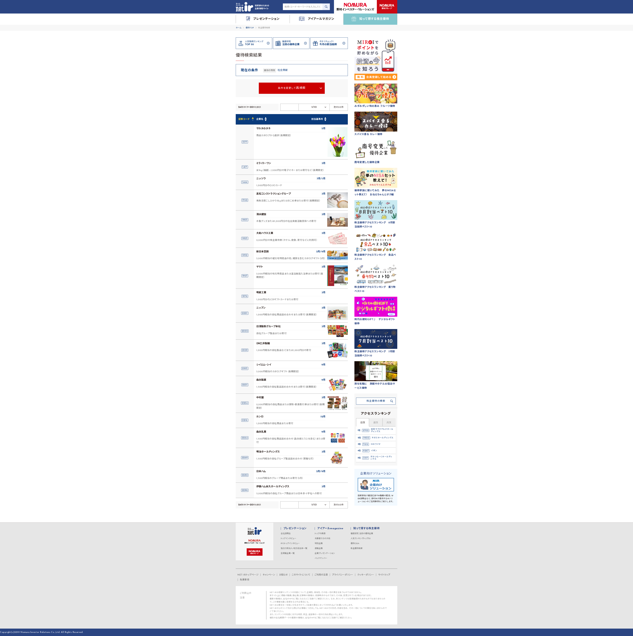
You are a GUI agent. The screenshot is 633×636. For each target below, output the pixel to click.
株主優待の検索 (375, 401)
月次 (389, 423)
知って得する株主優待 (366, 528)
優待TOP (250, 28)
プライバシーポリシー (342, 575)
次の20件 (339, 107)
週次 (375, 423)
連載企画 (319, 548)
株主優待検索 (356, 548)
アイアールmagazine (330, 528)
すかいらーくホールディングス (381, 458)
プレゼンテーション (295, 528)
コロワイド (376, 444)
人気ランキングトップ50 (360, 539)
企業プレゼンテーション (325, 553)
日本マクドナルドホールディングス (382, 430)
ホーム (238, 28)
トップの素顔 (320, 534)
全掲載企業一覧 (288, 553)
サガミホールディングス (382, 438)
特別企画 (319, 544)
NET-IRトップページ (247, 575)
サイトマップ (384, 575)
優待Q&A (355, 544)
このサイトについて (301, 575)
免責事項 (244, 580)
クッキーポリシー (365, 575)
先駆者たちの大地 (322, 539)
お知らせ (283, 575)
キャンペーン (269, 575)
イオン (374, 451)
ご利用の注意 (321, 575)
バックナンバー (321, 558)
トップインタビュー (288, 539)
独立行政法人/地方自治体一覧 (294, 548)
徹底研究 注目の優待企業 (362, 534)
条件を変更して (292, 88)
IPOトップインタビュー (290, 544)
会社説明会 (286, 534)
